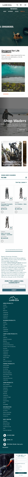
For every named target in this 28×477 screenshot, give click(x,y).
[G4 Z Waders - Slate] (21, 193)
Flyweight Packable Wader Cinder (6, 204)
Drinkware (5, 389)
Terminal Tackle (6, 371)
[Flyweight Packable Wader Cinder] (7, 193)
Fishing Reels (6, 365)
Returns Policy (6, 423)
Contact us (5, 416)
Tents (4, 335)
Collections (5, 316)
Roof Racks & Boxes (7, 386)
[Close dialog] (27, 454)
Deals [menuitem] (22, 11)
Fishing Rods (6, 367)
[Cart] (20, 5)
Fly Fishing (5, 369)
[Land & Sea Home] (7, 5)
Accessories (5, 314)
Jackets (4, 305)
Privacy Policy (6, 424)
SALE (4, 402)
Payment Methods (7, 430)
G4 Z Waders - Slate (20, 204)
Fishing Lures (6, 376)
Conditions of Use (7, 426)
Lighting (5, 337)
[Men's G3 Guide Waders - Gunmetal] (7, 222)
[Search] (17, 5)
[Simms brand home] (14, 8)
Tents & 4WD (6, 357)
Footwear (5, 306)
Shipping (5, 421)
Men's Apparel (6, 384)
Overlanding (6, 400)
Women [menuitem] (10, 11)
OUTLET (5, 399)
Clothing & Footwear (7, 378)
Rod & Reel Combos (7, 374)
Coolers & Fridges (7, 397)
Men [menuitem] (4, 11)
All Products (6, 350)
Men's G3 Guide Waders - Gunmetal (6, 234)
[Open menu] (25, 5)
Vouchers (5, 348)
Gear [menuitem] (16, 11)
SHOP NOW (22, 129)
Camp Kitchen (6, 343)
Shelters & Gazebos (7, 339)
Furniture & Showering (8, 344)
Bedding (5, 341)
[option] (2, 212)
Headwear (5, 317)
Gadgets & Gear (6, 355)
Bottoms (5, 310)
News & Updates (6, 414)
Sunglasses (5, 404)
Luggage (5, 391)
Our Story (5, 410)
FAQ (4, 428)
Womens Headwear (7, 361)
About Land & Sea (7, 412)
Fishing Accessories (7, 372)
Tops (4, 308)
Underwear (5, 312)
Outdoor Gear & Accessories (9, 346)
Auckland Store (6, 408)
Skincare (5, 393)
